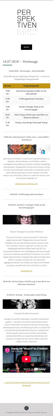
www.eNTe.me (26, 271)
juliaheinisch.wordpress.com (26, 184)
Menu (26, 47)
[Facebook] (26, 408)
